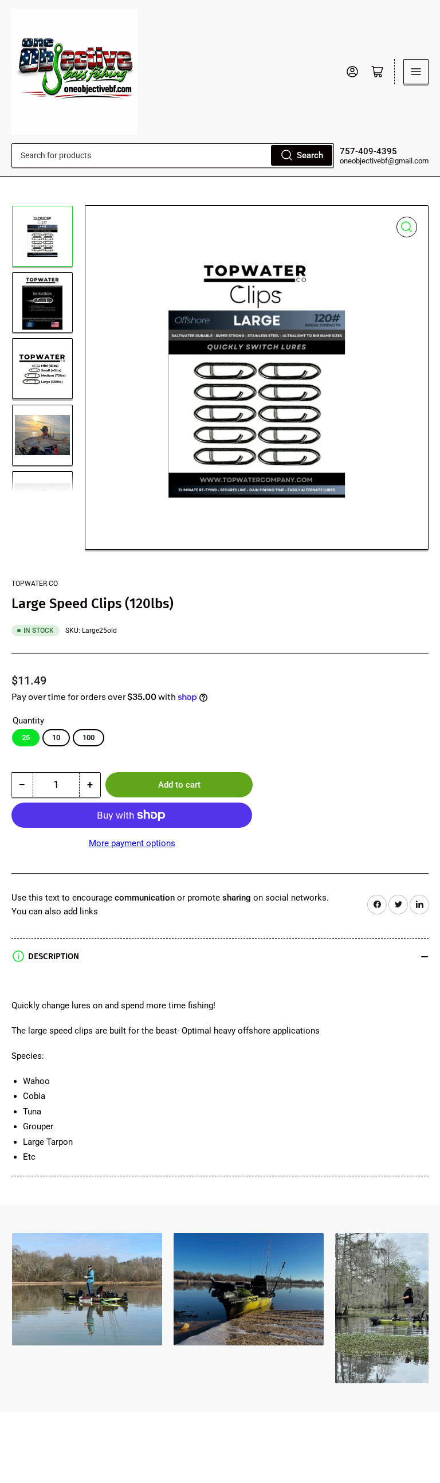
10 (56, 737)
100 (88, 737)
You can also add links (54, 911)
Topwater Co (34, 584)
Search (310, 155)
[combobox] (172, 155)
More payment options (132, 843)
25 (26, 737)
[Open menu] (416, 71)
